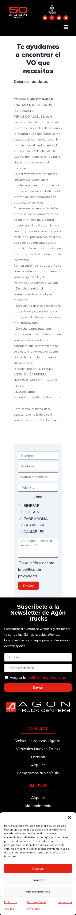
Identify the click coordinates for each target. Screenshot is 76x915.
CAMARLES (33, 531)
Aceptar (38, 868)
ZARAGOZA (34, 525)
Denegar (38, 880)
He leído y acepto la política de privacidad (36, 569)
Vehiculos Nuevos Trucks (38, 748)
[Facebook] (45, 17)
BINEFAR (31, 505)
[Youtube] (58, 17)
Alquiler (38, 764)
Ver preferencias (38, 892)
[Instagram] (51, 17)
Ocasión (38, 756)
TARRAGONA (35, 518)
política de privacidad (46, 677)
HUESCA (31, 512)
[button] (70, 817)
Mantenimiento (38, 805)
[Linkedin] (65, 17)
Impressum (65, 902)
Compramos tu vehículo (38, 772)
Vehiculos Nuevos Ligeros (38, 740)
